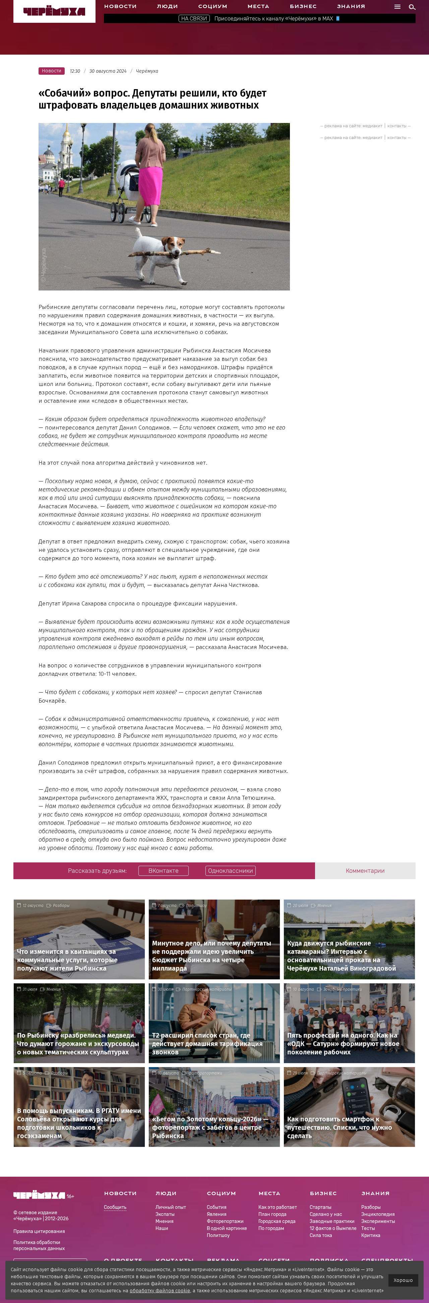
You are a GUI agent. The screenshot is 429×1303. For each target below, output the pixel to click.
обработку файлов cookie (160, 1291)
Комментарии (365, 870)
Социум (212, 6)
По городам (271, 1228)
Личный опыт (171, 1207)
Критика (370, 1235)
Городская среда (277, 1221)
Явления (217, 1214)
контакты (397, 125)
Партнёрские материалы (207, 989)
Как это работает (277, 1207)
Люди (167, 6)
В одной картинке (227, 1228)
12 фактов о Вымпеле (333, 1228)
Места (258, 6)
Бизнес (303, 6)
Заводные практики (342, 989)
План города (272, 1214)
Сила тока (321, 1235)
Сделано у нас (326, 1214)
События (217, 1207)
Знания (351, 6)
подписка (329, 1260)
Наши (162, 1228)
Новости (120, 6)
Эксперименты (378, 1221)
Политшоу (196, 905)
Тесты (368, 1228)
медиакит (372, 125)
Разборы (61, 905)
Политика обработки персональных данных (39, 1245)
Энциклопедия (378, 1214)
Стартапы (320, 1207)
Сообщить (115, 1207)
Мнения (324, 905)
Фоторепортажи (205, 1073)
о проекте (123, 1260)
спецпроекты (387, 1260)
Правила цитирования (39, 1231)
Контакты (175, 1260)
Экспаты (165, 1214)
